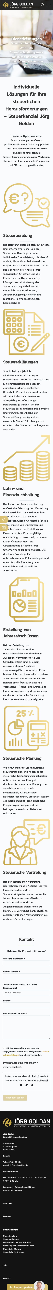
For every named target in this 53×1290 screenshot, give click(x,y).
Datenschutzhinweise (12, 1190)
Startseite (7, 1203)
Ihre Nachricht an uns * (15, 1013)
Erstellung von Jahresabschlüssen (18, 1245)
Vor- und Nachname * (14, 958)
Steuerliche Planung (12, 1248)
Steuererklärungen (11, 1239)
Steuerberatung (10, 1235)
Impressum (8, 1187)
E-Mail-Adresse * (11, 971)
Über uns (7, 1216)
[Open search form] (42, 4)
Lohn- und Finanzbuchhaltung (17, 1242)
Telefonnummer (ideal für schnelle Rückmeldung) (20, 986)
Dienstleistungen (10, 1229)
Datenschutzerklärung (25, 1187)
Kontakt (6, 1278)
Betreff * (7, 1000)
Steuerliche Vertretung (13, 1252)
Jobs (5, 1265)
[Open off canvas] (48, 4)
